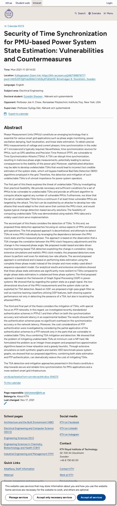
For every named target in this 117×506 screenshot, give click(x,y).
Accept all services (91, 497)
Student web (23, 3)
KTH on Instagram (69, 434)
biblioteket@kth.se (35, 392)
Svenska (96, 13)
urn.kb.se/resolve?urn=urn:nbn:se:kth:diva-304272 (31, 376)
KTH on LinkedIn (69, 428)
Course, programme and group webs (23, 481)
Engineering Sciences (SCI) (19, 438)
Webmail (8, 474)
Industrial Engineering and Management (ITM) (29, 453)
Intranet (37, 3)
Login (109, 3)
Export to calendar (18, 113)
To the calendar (12, 382)
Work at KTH (66, 474)
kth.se (9, 3)
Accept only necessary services (54, 497)
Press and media (68, 481)
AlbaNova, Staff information (19, 468)
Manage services (18, 497)
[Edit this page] (5, 403)
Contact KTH (67, 468)
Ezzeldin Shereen (33, 96)
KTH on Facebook (69, 422)
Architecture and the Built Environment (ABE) (29, 422)
